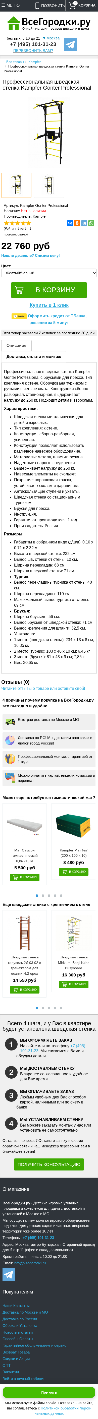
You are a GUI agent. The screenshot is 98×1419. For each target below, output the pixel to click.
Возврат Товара (16, 1352)
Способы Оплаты (18, 1339)
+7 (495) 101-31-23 (33, 44)
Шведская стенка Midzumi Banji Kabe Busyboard (73, 962)
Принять (49, 1392)
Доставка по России (20, 1319)
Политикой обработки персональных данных (62, 1411)
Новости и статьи (18, 1332)
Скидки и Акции (16, 1358)
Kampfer (34, 62)
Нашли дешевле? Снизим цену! (30, 255)
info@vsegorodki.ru (30, 1263)
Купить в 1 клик (49, 305)
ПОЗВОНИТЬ (53, 6)
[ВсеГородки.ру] (49, 24)
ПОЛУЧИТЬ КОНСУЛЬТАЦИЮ (49, 1164)
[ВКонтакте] (70, 223)
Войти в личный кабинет (24, 1379)
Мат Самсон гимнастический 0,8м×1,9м (25, 855)
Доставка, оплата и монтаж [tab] (34, 356)
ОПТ (7, 1365)
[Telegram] (84, 223)
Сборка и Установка (20, 1325)
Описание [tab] (16, 345)
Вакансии (11, 1372)
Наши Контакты (16, 1306)
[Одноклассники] (77, 223)
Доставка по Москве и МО (25, 1312)
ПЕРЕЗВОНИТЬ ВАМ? (33, 51)
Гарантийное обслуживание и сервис (34, 1345)
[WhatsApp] (91, 223)
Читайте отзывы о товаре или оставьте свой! (43, 688)
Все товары (15, 62)
